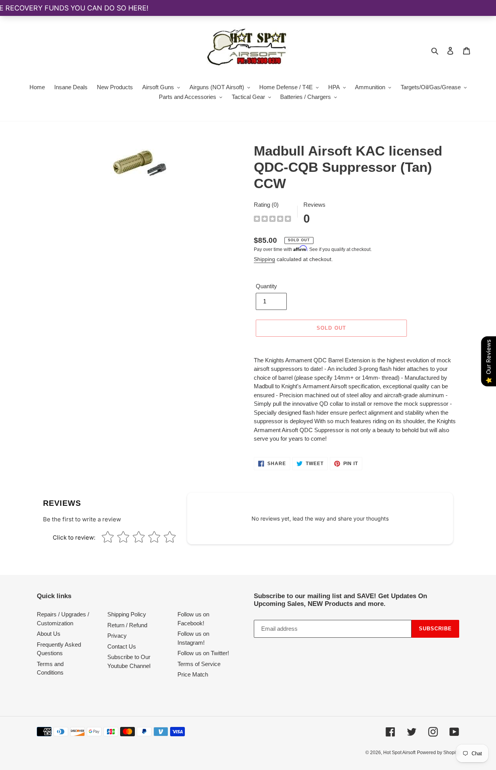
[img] (272, 220)
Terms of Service (198, 664)
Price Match (192, 674)
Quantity (266, 286)
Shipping (264, 259)
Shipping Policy (126, 614)
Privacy (117, 635)
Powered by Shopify (438, 752)
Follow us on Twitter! (203, 653)
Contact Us (121, 646)
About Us (48, 633)
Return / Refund (127, 625)
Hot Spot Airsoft (399, 752)
